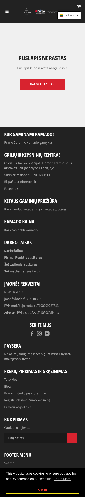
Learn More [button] (62, 479)
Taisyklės (10, 379)
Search (9, 463)
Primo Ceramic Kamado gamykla (28, 142)
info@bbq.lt (27, 181)
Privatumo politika (17, 407)
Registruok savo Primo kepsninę (27, 400)
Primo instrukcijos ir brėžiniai (25, 393)
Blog (7, 386)
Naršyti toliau (42, 84)
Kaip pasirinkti (15, 230)
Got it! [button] (42, 489)
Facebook (11, 188)
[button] (69, 15)
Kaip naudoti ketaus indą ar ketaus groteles (35, 209)
